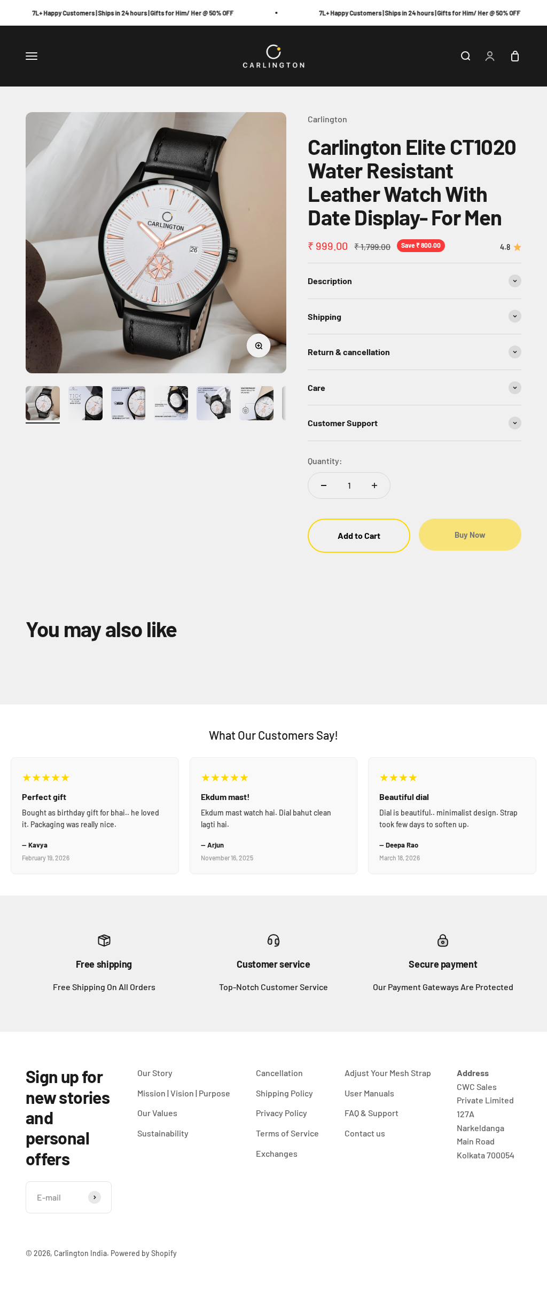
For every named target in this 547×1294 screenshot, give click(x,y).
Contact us (365, 1133)
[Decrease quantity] (323, 485)
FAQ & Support (371, 1113)
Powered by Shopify (144, 1253)
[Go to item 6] (256, 405)
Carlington (327, 119)
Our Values (157, 1113)
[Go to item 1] (43, 405)
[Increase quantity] (374, 485)
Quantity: (325, 461)
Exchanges (277, 1153)
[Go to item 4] (171, 405)
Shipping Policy (284, 1093)
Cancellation (279, 1073)
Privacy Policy (281, 1113)
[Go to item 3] (128, 405)
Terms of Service (287, 1133)
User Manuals (369, 1093)
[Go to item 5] (214, 405)
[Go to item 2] (85, 405)
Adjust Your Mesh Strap (388, 1073)
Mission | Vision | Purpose (183, 1093)
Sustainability (163, 1133)
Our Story (155, 1073)
